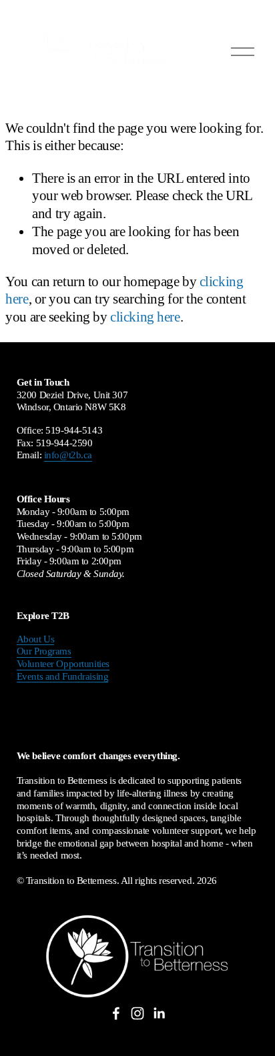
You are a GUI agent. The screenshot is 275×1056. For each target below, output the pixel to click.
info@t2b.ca (68, 455)
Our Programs (44, 651)
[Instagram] (137, 1013)
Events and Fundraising (63, 676)
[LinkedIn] (159, 1013)
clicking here (145, 317)
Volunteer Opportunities (63, 663)
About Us (36, 639)
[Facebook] (116, 1013)
